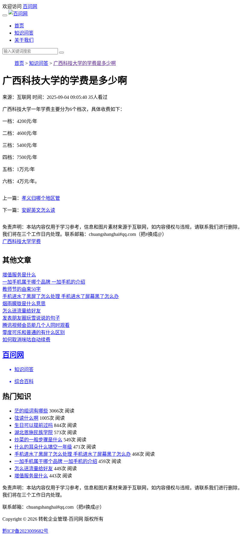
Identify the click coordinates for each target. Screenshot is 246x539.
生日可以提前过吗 (33, 425)
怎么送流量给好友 (21, 310)
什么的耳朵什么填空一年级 (43, 446)
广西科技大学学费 (21, 241)
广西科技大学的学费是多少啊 (84, 63)
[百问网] (18, 13)
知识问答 (24, 32)
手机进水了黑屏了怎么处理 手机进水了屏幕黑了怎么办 (60, 296)
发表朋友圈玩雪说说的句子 (31, 318)
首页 (19, 25)
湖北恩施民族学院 (33, 432)
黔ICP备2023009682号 (25, 531)
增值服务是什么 (19, 274)
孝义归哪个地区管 (41, 198)
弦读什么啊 (26, 418)
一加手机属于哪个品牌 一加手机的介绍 (43, 282)
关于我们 (24, 40)
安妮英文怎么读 (38, 210)
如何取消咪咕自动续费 (26, 339)
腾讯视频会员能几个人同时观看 (36, 325)
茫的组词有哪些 (31, 410)
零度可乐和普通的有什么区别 (33, 332)
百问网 (30, 6)
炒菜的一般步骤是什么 (38, 439)
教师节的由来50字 (21, 289)
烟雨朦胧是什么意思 (24, 303)
